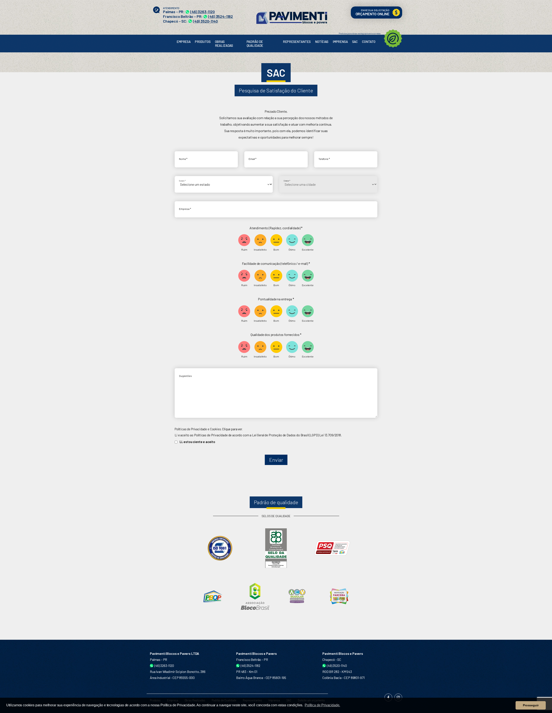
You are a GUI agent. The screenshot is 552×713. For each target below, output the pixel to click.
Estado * (182, 181)
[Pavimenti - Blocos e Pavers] (291, 15)
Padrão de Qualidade (255, 43)
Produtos (203, 42)
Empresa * (185, 209)
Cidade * (287, 181)
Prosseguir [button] (530, 705)
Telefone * (324, 159)
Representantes (297, 42)
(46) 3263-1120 (202, 11)
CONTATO (368, 42)
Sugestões (185, 376)
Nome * (183, 159)
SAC (355, 42)
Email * (252, 159)
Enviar (276, 460)
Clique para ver (232, 429)
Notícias (321, 42)
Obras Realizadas (224, 43)
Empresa (184, 42)
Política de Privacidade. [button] (322, 705)
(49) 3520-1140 (205, 21)
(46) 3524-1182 (220, 16)
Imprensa (340, 42)
